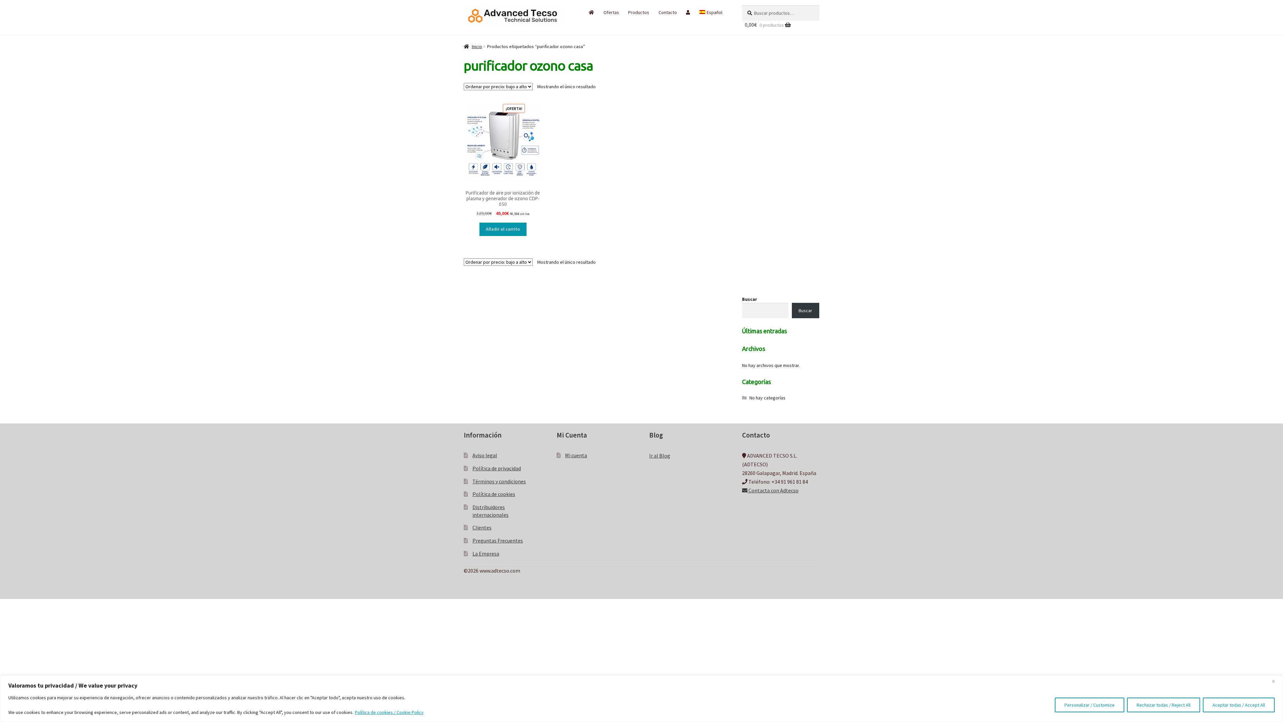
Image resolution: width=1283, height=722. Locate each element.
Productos (638, 12)
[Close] (1276, 681)
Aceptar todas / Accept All (1239, 705)
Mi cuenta (576, 455)
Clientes (481, 527)
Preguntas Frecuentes (497, 540)
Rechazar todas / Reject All (1163, 705)
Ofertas (611, 12)
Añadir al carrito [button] (503, 229)
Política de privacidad (496, 468)
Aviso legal (484, 455)
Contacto (668, 12)
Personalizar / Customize (1089, 705)
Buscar (749, 299)
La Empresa (485, 553)
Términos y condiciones (499, 481)
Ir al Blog (659, 455)
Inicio (477, 46)
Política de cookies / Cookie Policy (389, 712)
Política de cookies (493, 494)
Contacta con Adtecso (773, 490)
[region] (641, 699)
